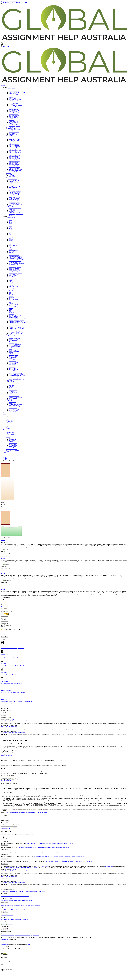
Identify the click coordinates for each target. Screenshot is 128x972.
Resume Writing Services (14, 91)
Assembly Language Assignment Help (17, 330)
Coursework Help (9, 135)
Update (2, 970)
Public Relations (12, 367)
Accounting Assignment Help (15, 338)
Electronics (11, 285)
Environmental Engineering (14, 306)
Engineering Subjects (10, 276)
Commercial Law (12, 384)
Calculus (10, 246)
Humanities (11, 240)
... (126, 734)
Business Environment (13, 350)
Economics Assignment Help (15, 345)
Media (10, 244)
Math (10, 233)
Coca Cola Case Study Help (14, 194)
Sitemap (38, 905)
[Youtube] (5, 912)
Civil (10, 281)
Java (9, 283)
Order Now (8, 455)
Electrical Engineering (13, 286)
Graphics (10, 293)
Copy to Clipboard (4, 844)
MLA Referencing (12, 441)
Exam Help (11, 123)
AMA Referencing (12, 444)
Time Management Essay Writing (16, 406)
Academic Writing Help (14, 109)
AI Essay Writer (9, 451)
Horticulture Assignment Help (15, 261)
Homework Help (29, 891)
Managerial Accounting (13, 339)
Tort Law (10, 387)
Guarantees (8, 422)
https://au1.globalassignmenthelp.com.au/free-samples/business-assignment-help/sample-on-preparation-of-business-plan (50, 843)
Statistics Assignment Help (14, 270)
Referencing (8, 437)
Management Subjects (10, 334)
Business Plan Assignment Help (15, 373)
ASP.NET (11, 294)
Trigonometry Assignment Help (15, 267)
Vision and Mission (10, 421)
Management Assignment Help (15, 344)
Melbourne (10, 900)
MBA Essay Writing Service (14, 409)
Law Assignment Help (13, 398)
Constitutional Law (13, 390)
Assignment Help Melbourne (15, 146)
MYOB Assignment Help (14, 100)
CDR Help (11, 102)
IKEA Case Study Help (13, 196)
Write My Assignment (13, 117)
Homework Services (10, 177)
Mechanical (11, 280)
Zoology (10, 249)
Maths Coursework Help (14, 140)
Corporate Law (12, 385)
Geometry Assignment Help (14, 269)
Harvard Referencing (13, 443)
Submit (15, 827)
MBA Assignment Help (13, 337)
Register (2, 85)
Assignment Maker (13, 111)
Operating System (12, 290)
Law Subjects (9, 380)
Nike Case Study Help (13, 187)
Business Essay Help (13, 411)
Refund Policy (4, 905)
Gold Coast (23, 900)
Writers (4, 414)
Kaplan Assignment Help (14, 255)
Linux (10, 302)
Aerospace (11, 308)
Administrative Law (13, 392)
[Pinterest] (7, 912)
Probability (11, 239)
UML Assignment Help (13, 317)
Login (5, 85)
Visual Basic (11, 314)
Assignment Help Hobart (14, 165)
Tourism (10, 221)
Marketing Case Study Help (14, 203)
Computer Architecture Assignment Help (17, 322)
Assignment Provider (13, 116)
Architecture (11, 235)
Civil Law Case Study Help (14, 192)
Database (10, 326)
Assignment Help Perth (13, 151)
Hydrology (11, 252)
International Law (12, 388)
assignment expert (12, 97)
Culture (10, 229)
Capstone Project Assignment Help (16, 95)
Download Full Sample (5, 828)
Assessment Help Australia (14, 126)
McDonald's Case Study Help (15, 191)
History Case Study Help (14, 202)
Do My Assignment (13, 93)
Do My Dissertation (13, 134)
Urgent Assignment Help (14, 94)
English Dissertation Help (14, 132)
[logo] (64, 41)
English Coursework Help (14, 138)
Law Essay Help (12, 402)
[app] (3, 924)
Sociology (11, 230)
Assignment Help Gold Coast (15, 150)
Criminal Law (11, 382)
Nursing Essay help (13, 403)
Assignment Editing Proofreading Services (17, 92)
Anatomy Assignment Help (14, 268)
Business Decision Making (14, 365)
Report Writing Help (13, 124)
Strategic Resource (12, 368)
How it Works (9, 420)
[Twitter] (3, 912)
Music (10, 247)
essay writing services (21, 867)
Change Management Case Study (16, 186)
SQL (10, 287)
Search (2, 44)
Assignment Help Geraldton (14, 171)
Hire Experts (24, 896)
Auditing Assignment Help (14, 275)
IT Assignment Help (13, 279)
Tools (4, 429)
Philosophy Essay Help (13, 410)
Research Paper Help (13, 106)
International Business (13, 369)
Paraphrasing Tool (10, 432)
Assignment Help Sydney (14, 144)
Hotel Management (13, 356)
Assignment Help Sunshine (14, 159)
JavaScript (11, 296)
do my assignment (45, 866)
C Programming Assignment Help (16, 329)
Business (10, 349)
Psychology (11, 236)
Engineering (11, 282)
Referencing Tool (12, 439)
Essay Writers (11, 211)
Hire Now (3, 558)
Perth (27, 900)
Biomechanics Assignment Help (15, 258)
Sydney (2, 900)
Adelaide (15, 900)
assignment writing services (11, 867)
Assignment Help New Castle (15, 170)
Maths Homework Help (14, 182)
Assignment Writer (12, 98)
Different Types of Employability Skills (9, 726)
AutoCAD (11, 311)
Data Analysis (11, 251)
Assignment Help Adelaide (14, 147)
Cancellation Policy (11, 905)
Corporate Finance (12, 363)
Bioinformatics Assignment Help (15, 256)
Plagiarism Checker (10, 433)
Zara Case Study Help (13, 188)
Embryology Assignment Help (15, 262)
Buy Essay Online (12, 210)
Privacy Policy (27, 905)
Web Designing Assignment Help (16, 323)
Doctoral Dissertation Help (14, 130)
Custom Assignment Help (14, 274)
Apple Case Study (12, 189)
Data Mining (11, 297)
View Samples (9, 755)
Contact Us (11, 896)
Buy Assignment (12, 104)
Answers (8, 428)
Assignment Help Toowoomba (15, 163)
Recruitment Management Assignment (17, 375)
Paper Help (11, 118)
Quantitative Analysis (13, 250)
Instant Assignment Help (14, 115)
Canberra (19, 900)
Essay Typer (8, 435)
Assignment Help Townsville (15, 152)
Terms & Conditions (19, 905)
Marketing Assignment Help (14, 346)
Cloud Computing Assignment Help (16, 328)
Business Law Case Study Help (15, 204)
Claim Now (3, 540)
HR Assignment (12, 341)
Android (10, 292)
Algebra (10, 238)
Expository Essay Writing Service (16, 214)
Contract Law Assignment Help (15, 397)
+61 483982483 (6, 2)
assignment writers (109, 866)
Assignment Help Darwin (14, 156)
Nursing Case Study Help (14, 200)
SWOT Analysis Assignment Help (16, 105)
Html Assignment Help (13, 316)
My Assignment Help (13, 114)
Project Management (13, 340)
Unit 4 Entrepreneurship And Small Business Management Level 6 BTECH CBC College (26, 812)
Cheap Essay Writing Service (15, 208)
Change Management (13, 355)
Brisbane (6, 900)
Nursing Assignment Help (14, 271)
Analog (10, 309)
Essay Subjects (9, 399)
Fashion (10, 228)
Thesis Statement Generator (11, 449)
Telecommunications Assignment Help (17, 327)
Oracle (10, 298)
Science (10, 223)
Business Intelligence (13, 370)
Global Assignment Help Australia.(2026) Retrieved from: (38, 843)
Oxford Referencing (13, 446)
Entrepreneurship (12, 361)
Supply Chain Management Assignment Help (18, 376)
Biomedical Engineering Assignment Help (17, 318)
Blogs (4, 423)
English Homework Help (14, 180)
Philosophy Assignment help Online (16, 263)
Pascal (10, 305)
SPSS (10, 234)
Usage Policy (33, 905)
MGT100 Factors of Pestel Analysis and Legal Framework (13, 732)
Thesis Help (8, 173)
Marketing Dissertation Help (14, 129)
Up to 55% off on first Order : (9, 1)
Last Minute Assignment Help (15, 99)
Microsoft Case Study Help (14, 193)
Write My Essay (12, 209)
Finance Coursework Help (14, 139)
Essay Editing (11, 215)
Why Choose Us (9, 418)
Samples (7, 427)
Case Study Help (9, 183)
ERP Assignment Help (13, 378)
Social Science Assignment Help (15, 257)
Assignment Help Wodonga (14, 161)
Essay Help (8, 205)
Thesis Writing (12, 176)
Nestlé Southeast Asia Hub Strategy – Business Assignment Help (14, 720)
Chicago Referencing (13, 445)
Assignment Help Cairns (14, 157)
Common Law (12, 394)
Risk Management (12, 357)
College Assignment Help (14, 121)
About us (8, 417)
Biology (10, 227)
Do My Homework (13, 181)
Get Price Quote (4, 636)
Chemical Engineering (13, 304)
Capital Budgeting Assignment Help (16, 379)
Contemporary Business (14, 396)
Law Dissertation (12, 133)
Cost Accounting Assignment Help (16, 259)
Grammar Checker (10, 434)
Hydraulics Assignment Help (15, 265)
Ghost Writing (11, 120)
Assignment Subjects (10, 217)
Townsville (31, 900)
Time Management (12, 364)
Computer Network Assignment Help (16, 321)
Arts (9, 241)
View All (12, 719)
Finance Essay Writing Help (14, 405)
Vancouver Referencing (13, 447)
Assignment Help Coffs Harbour (15, 169)
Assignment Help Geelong (14, 155)
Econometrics (11, 243)
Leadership (11, 353)
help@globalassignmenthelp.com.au (19, 2)
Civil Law (11, 386)
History (10, 222)
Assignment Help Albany (14, 164)
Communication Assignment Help (16, 273)
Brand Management (13, 347)
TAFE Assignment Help (14, 122)
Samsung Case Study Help (14, 197)
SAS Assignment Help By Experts (16, 332)
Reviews (5, 452)
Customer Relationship (13, 362)
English (10, 220)
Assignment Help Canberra (14, 149)
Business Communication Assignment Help (18, 374)
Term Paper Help (12, 108)
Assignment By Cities (10, 141)
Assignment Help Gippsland (14, 158)
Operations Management (14, 351)
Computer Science (12, 288)
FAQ (15, 896)
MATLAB (11, 303)
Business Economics (13, 371)
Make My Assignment (13, 103)
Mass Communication (13, 245)
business (23, 771)
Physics (10, 226)
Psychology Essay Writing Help (15, 404)
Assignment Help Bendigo (14, 167)
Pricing (4, 412)
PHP (10, 291)
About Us (3, 896)
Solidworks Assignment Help (15, 315)
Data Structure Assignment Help (15, 333)
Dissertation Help (9, 127)
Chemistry (11, 224)
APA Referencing (12, 440)
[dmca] (5, 939)
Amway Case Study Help (14, 199)
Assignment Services (10, 88)
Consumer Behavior (13, 359)
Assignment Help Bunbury (14, 162)
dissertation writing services (32, 867)
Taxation (10, 358)
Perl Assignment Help (13, 264)
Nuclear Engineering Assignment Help (17, 320)
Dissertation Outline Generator (12, 450)
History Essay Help (13, 408)
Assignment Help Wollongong (15, 153)
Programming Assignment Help (15, 324)
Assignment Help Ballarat (14, 168)
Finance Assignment (13, 343)
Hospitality (11, 352)
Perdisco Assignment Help (14, 110)
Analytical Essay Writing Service (15, 212)
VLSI (10, 310)
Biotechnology (12, 253)
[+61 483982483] (1, 2)
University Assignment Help (14, 112)
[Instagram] (1, 912)
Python (10, 300)
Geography (11, 232)
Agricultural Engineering (14, 299)
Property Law (11, 391)
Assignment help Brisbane (14, 145)
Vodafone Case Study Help (14, 198)
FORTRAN (11, 312)
